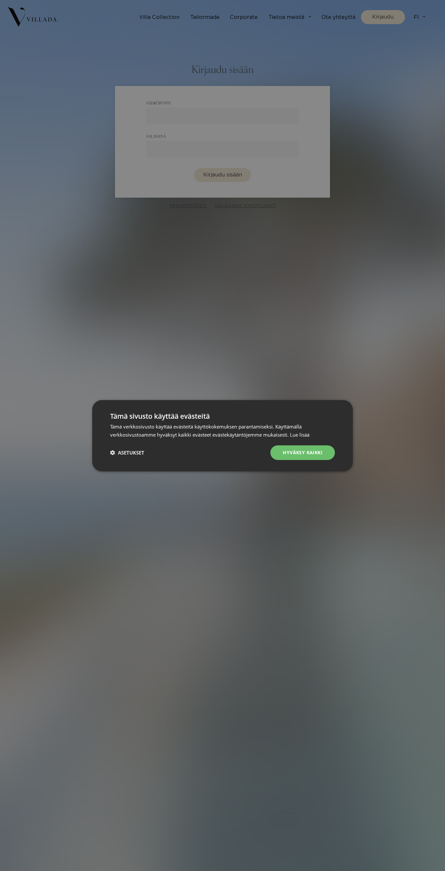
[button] (127, 452)
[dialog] (222, 435)
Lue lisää (299, 434)
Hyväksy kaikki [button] (303, 452)
